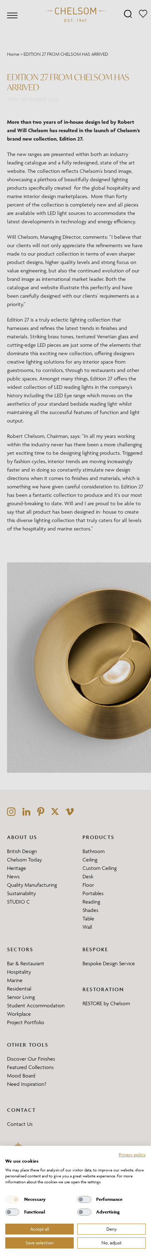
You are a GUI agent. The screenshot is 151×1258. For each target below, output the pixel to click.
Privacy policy (132, 1154)
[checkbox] (12, 1199)
